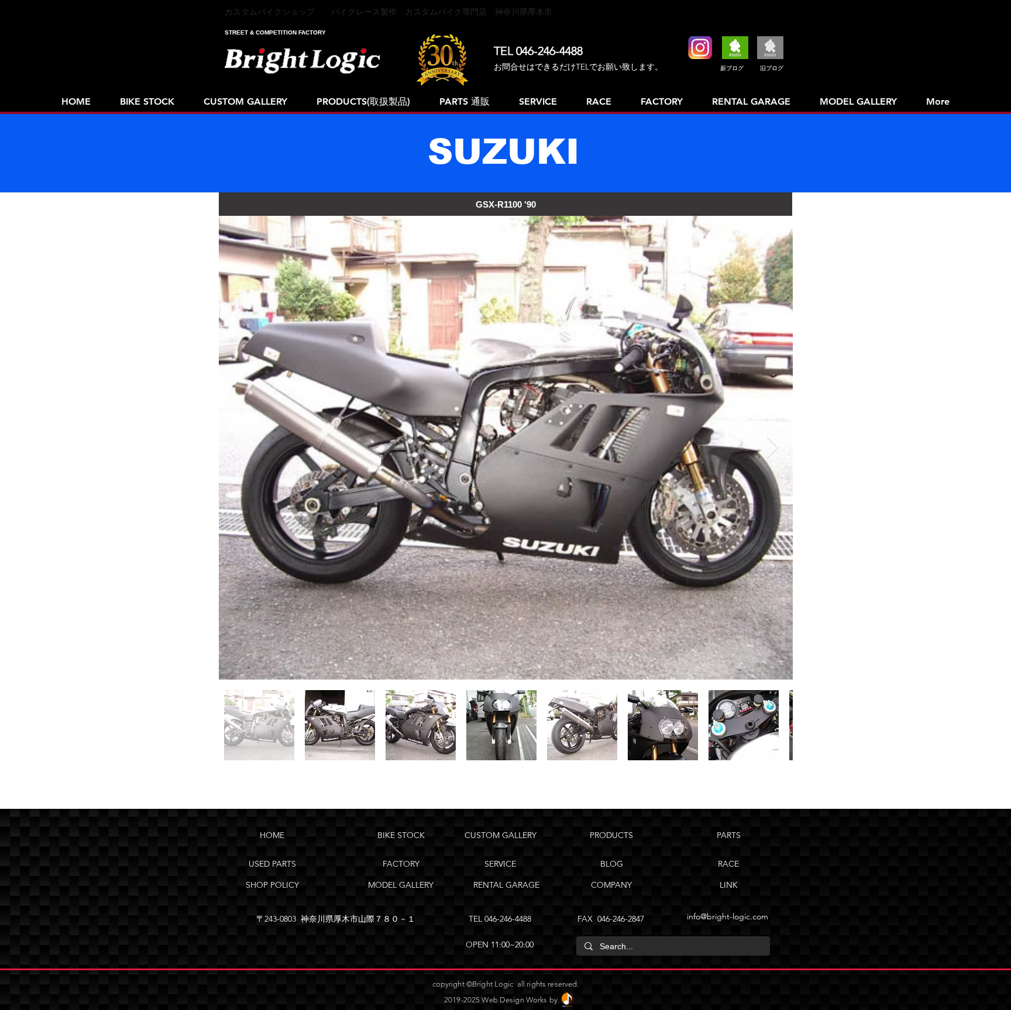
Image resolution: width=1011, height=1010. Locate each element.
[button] (505, 204)
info (693, 916)
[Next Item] (772, 447)
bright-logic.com (737, 916)
